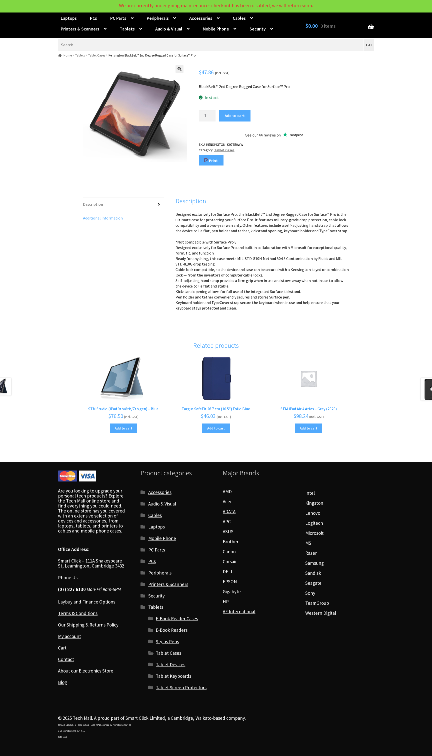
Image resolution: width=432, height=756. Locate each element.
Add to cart (235, 115)
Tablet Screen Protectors (181, 687)
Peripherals (158, 18)
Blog (62, 682)
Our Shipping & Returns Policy (88, 625)
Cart (62, 648)
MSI (308, 543)
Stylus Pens (167, 641)
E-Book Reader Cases (177, 619)
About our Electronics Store (85, 671)
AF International (239, 611)
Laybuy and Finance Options (86, 602)
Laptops (69, 18)
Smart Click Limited (145, 718)
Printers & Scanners (80, 29)
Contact (66, 659)
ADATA (229, 511)
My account (69, 636)
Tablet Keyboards (173, 676)
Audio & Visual (168, 29)
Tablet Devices (170, 665)
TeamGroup (317, 603)
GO (369, 45)
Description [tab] (93, 204)
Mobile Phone (216, 29)
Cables (239, 18)
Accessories (200, 18)
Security (258, 29)
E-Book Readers (172, 630)
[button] (180, 69)
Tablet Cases (96, 55)
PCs (93, 18)
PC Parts (118, 18)
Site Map (62, 736)
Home (68, 55)
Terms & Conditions (78, 613)
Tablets (127, 29)
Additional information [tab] (103, 218)
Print (213, 160)
